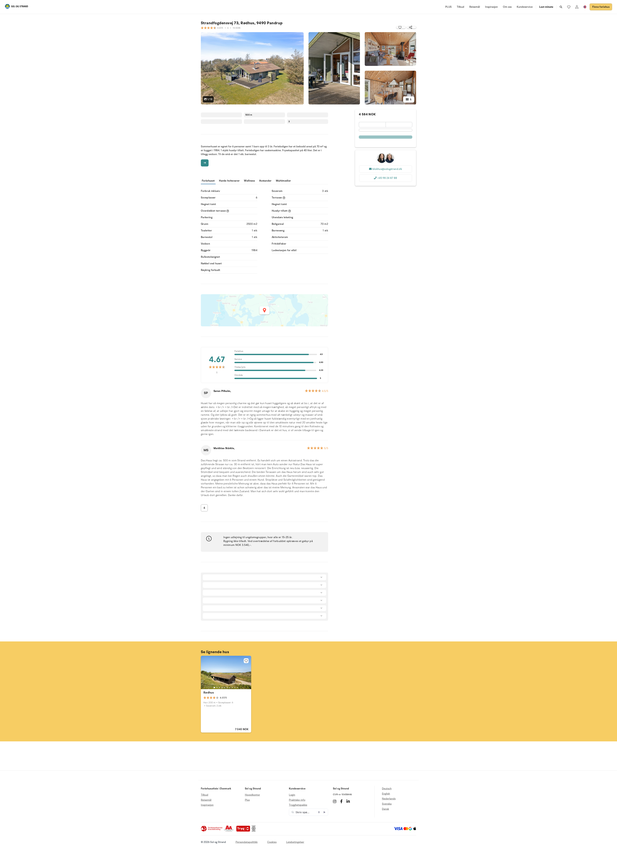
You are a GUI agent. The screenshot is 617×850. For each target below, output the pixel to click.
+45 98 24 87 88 (387, 178)
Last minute (546, 7)
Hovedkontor (252, 795)
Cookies (272, 842)
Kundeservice (525, 7)
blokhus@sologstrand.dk (387, 169)
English (386, 794)
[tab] (214, 687)
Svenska (387, 804)
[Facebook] (341, 801)
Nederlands (389, 799)
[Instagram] (334, 801)
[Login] (576, 7)
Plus (247, 800)
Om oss (507, 7)
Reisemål (474, 7)
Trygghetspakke (298, 805)
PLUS (448, 7)
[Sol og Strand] (16, 7)
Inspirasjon (491, 7)
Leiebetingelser (295, 842)
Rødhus (208, 692)
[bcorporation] (254, 831)
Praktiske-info (297, 800)
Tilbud (460, 7)
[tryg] (244, 831)
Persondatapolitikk (247, 842)
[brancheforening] (212, 831)
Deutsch (387, 788)
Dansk (385, 809)
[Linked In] (348, 801)
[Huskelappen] (568, 7)
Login (292, 795)
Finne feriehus (600, 7)
